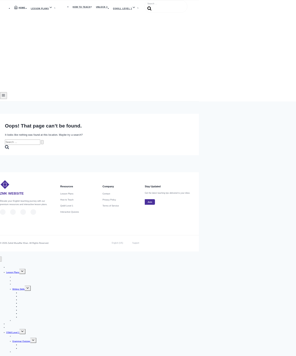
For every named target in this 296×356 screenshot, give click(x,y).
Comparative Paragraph (30, 317)
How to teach (81, 7)
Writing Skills (18, 289)
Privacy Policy (109, 199)
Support (135, 243)
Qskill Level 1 (66, 205)
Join (150, 202)
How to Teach (67, 199)
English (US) (117, 243)
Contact (106, 193)
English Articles (19, 336)
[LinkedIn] (13, 212)
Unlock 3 (102, 7)
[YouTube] (3, 212)
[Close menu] (1, 259)
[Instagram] (33, 212)
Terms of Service (111, 205)
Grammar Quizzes (21, 341)
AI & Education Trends (23, 351)
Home (22, 8)
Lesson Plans (66, 193)
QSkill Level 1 (12, 332)
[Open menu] (3, 95)
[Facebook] (23, 212)
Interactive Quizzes (69, 212)
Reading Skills (19, 284)
